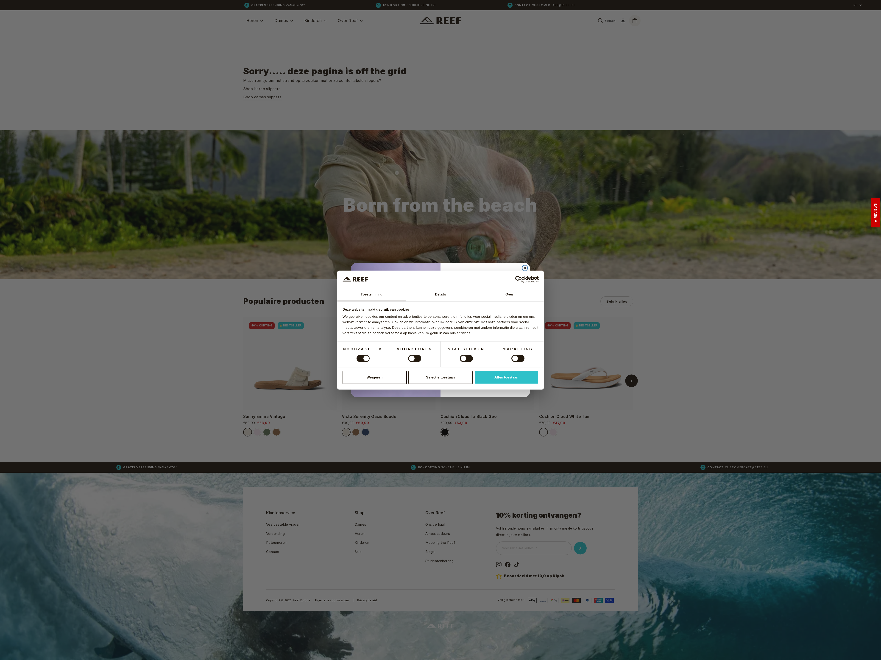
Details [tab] (440, 294)
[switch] (414, 358)
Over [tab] (509, 294)
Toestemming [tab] (371, 294)
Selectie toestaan (440, 377)
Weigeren (374, 377)
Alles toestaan (506, 377)
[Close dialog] (525, 268)
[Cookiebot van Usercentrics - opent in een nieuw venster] (519, 279)
